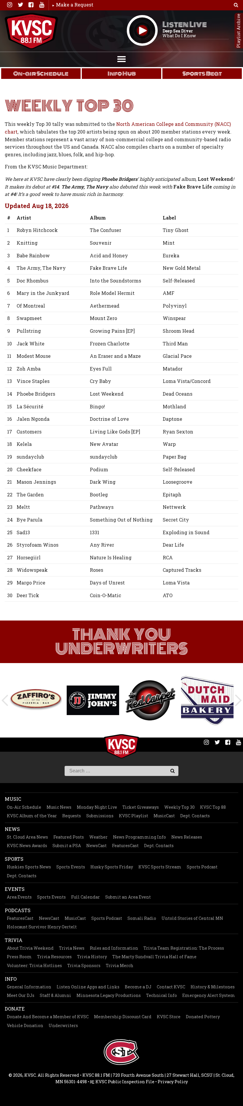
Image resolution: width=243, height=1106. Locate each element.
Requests (71, 815)
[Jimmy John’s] (93, 700)
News (12, 829)
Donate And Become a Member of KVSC (48, 1016)
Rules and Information (114, 948)
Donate (15, 1009)
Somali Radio (141, 918)
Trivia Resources (54, 956)
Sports (14, 859)
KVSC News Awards (27, 845)
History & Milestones (213, 987)
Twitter (20, 4)
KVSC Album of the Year (32, 815)
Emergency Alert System (208, 995)
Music (13, 799)
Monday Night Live (97, 807)
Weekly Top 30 (179, 807)
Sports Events (70, 867)
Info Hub (122, 73)
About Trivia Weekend (30, 948)
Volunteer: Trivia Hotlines (34, 965)
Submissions (99, 815)
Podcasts (18, 910)
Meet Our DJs (20, 995)
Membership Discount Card (122, 1016)
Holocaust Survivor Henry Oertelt (42, 927)
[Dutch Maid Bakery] (207, 700)
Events (15, 889)
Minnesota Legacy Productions (108, 995)
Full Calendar (85, 897)
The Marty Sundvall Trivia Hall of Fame (154, 956)
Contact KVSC (171, 987)
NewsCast (96, 845)
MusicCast (164, 815)
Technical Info (161, 995)
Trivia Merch (119, 965)
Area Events (19, 897)
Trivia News (71, 948)
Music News (59, 807)
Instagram (9, 4)
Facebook (31, 4)
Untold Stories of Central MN (192, 918)
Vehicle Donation (25, 1025)
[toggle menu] (121, 58)
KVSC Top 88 (213, 807)
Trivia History (92, 956)
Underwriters (63, 1025)
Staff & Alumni (55, 995)
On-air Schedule (40, 73)
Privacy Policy (173, 1081)
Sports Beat (202, 73)
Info (11, 979)
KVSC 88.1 (31, 31)
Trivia (14, 940)
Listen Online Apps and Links (88, 987)
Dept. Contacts (195, 815)
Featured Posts (68, 837)
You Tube (41, 4)
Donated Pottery (203, 1016)
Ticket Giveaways (140, 807)
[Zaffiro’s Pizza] (35, 700)
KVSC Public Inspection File (124, 1081)
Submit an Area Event (128, 897)
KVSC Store (168, 1016)
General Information (29, 987)
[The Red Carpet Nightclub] (150, 700)
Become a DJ (138, 987)
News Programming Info (139, 837)
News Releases (186, 837)
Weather (98, 837)
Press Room (19, 956)
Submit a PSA (66, 845)
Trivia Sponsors (83, 965)
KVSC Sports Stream (159, 867)
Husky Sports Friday (111, 867)
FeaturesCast (125, 845)
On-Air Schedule (24, 807)
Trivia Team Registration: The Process (183, 948)
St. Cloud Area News (27, 837)
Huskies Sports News (29, 867)
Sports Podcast (202, 867)
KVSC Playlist (133, 815)
